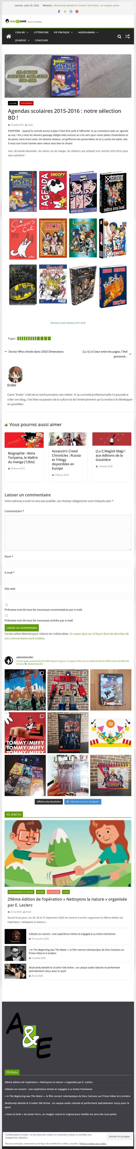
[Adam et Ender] (9, 36)
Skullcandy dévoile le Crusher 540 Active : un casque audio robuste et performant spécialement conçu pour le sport (74, 969)
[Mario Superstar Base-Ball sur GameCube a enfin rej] (110, 690)
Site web (10, 589)
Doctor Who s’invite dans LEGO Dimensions (36, 351)
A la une (13, 103)
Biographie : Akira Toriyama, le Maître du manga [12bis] (23, 457)
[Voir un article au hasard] (127, 36)
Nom (9, 556)
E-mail (9, 572)
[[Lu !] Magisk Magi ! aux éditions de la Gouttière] (111, 435)
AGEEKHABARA (86, 32)
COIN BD (20, 32)
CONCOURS (41, 40)
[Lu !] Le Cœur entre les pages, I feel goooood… (105, 354)
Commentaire (14, 511)
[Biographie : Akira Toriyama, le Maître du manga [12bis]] (24, 435)
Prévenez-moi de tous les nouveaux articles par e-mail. (39, 620)
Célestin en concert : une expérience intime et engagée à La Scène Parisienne (72, 933)
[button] (27, 32)
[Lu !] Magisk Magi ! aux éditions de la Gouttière (110, 455)
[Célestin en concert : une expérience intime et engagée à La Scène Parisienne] (15, 936)
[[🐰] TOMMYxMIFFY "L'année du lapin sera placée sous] (25, 732)
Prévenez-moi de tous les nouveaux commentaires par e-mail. (43, 609)
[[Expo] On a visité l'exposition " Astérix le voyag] (25, 690)
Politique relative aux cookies (93, 1143)
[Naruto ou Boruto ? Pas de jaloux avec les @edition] (110, 775)
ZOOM (65, 892)
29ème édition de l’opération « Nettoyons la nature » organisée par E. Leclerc (67, 902)
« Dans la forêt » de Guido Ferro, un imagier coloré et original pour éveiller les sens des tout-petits (61, 1114)
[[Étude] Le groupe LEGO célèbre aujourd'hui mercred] (110, 732)
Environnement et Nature (21, 892)
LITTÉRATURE (41, 32)
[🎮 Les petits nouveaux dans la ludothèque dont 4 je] (25, 775)
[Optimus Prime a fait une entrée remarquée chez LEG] (68, 732)
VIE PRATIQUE (61, 32)
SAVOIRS (40, 892)
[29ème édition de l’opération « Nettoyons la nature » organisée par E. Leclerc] (68, 853)
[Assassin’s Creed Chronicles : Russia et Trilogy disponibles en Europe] (68, 435)
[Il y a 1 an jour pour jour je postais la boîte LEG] (68, 690)
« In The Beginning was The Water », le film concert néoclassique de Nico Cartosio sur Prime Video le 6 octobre (86, 5)
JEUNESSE (20, 40)
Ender (30, 124)
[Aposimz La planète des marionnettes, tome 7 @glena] (68, 775)
